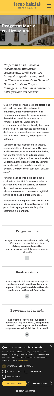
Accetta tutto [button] (14, 383)
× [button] (51, 346)
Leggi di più (23, 360)
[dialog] (27, 369)
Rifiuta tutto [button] (40, 383)
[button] (27, 391)
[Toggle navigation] (49, 6)
